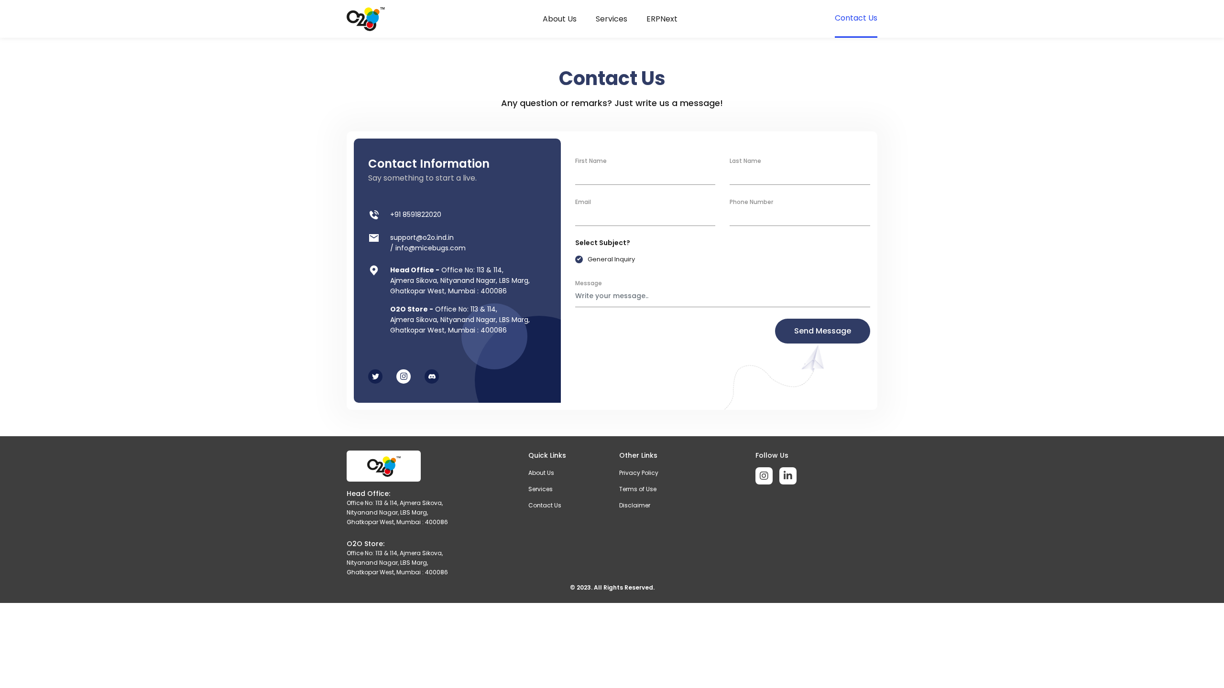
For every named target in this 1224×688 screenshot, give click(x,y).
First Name (591, 161)
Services (611, 18)
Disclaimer (634, 505)
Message (588, 283)
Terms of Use (637, 489)
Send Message (822, 330)
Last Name (745, 161)
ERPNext (662, 18)
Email (583, 202)
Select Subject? (602, 242)
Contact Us (856, 17)
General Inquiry (611, 259)
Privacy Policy (638, 473)
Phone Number (751, 202)
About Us (560, 18)
